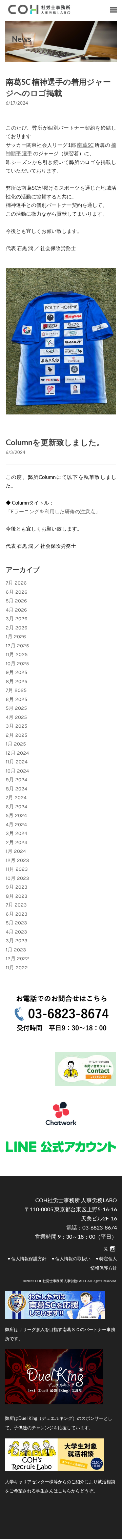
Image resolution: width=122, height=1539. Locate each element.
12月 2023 (17, 860)
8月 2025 (16, 681)
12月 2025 (17, 646)
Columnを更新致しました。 (55, 442)
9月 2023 (16, 887)
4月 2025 (16, 717)
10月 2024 (17, 771)
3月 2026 (16, 619)
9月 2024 (16, 780)
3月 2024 (16, 833)
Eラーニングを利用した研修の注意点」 (55, 511)
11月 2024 (16, 762)
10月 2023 (17, 878)
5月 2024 (16, 815)
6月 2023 (16, 914)
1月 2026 (16, 636)
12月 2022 (17, 958)
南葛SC (85, 145)
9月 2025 (16, 672)
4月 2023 (16, 932)
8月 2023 (16, 896)
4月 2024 (16, 824)
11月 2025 (16, 654)
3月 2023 (16, 941)
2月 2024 (16, 842)
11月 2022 (17, 968)
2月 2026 (16, 628)
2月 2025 (16, 735)
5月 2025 (16, 708)
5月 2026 (16, 601)
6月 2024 (16, 807)
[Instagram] (112, 1249)
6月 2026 (16, 592)
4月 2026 (16, 610)
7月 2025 (16, 690)
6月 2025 (16, 699)
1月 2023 (16, 950)
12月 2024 (17, 753)
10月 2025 (17, 663)
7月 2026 (16, 583)
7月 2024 (16, 797)
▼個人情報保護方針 (26, 1258)
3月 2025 (16, 726)
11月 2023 (17, 869)
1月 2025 (16, 744)
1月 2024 (16, 851)
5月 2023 (16, 923)
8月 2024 (16, 789)
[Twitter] (105, 1249)
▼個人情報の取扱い (70, 1258)
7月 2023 (16, 905)
